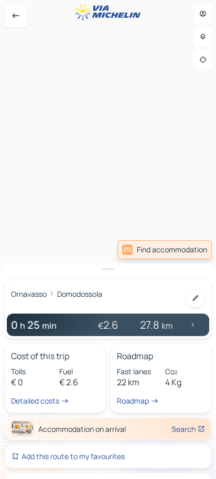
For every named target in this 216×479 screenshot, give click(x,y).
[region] (108, 239)
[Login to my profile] (203, 13)
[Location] (203, 59)
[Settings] (203, 36)
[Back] (15, 15)
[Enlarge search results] (108, 269)
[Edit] (195, 297)
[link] (164, 249)
